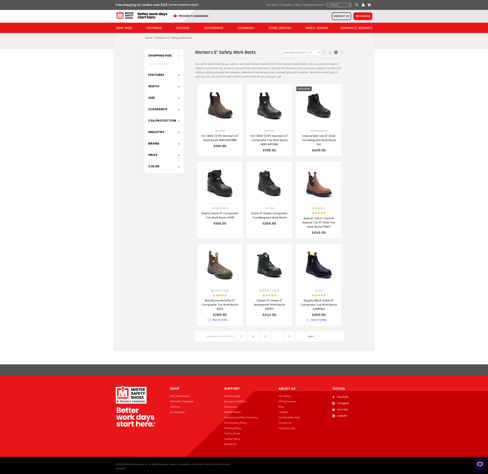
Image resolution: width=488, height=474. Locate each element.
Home (148, 38)
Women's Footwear (182, 401)
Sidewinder (318, 131)
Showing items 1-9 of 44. (220, 336)
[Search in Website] (357, 5)
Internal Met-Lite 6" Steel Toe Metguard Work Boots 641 (319, 140)
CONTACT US (341, 16)
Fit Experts (286, 5)
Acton (269, 208)
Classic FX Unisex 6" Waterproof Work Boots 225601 (269, 305)
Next (311, 336)
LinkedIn (342, 416)
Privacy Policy (232, 428)
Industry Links (287, 428)
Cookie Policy (232, 439)
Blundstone (220, 290)
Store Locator (232, 396)
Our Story (272, 5)
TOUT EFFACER (158, 64)
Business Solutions (235, 401)
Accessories (177, 412)
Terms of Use (232, 433)
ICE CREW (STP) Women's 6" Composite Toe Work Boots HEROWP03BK (269, 140)
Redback (318, 208)
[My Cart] (368, 5)
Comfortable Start (289, 417)
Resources (230, 407)
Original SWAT (269, 290)
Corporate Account (313, 5)
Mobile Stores (232, 412)
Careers (283, 412)
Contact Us (285, 423)
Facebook (343, 397)
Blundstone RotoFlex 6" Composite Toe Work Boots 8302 (220, 305)
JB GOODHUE (220, 208)
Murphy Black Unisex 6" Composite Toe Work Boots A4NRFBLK (319, 305)
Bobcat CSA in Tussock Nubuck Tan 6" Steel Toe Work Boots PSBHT (319, 222)
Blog (297, 5)
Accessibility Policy (235, 423)
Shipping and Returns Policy (241, 417)
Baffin (220, 131)
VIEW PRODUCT (220, 154)
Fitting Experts (287, 401)
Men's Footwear (179, 396)
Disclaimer (230, 444)
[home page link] (141, 15)
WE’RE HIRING (363, 16)
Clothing (175, 407)
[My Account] (363, 5)
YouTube (342, 409)
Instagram (343, 403)
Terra (318, 290)
